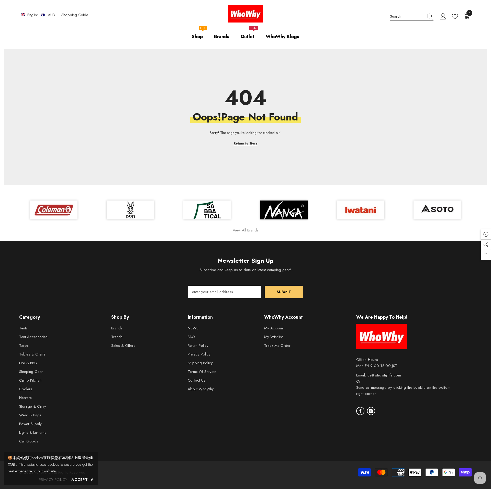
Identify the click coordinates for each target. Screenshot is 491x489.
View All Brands (246, 230)
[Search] (411, 17)
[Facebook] (360, 411)
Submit (284, 292)
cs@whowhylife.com (384, 375)
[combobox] (407, 17)
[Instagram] (371, 411)
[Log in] (443, 17)
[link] (437, 210)
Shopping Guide (74, 15)
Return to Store (246, 143)
